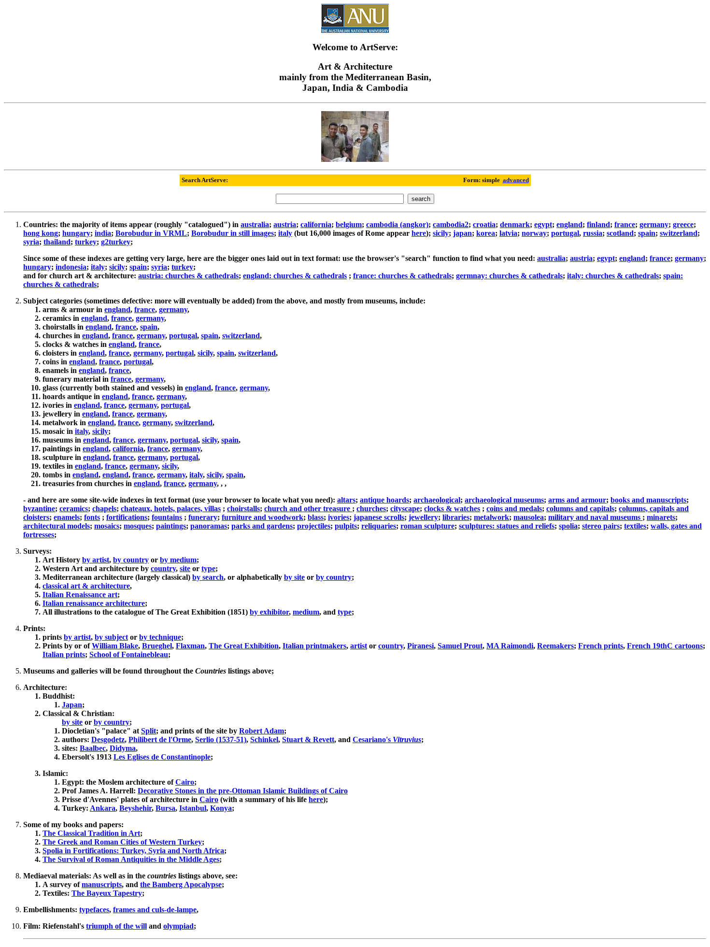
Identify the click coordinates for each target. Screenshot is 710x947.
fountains (167, 517)
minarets (661, 517)
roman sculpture (427, 526)
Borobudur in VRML (151, 233)
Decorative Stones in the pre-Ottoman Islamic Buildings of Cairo (243, 791)
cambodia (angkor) (397, 224)
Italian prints (64, 654)
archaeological (436, 500)
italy (285, 233)
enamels (67, 517)
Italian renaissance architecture (94, 603)
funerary (202, 517)
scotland (620, 233)
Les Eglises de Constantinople (162, 757)
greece (683, 224)
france (624, 224)
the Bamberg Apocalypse (181, 884)
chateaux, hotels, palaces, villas (171, 508)
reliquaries (378, 526)
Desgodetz (108, 739)
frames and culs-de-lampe (155, 909)
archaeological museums (504, 500)
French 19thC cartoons (665, 646)
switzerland (678, 233)
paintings (171, 526)
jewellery (423, 517)
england (569, 224)
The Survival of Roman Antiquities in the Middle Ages (131, 859)
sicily (441, 233)
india (103, 233)
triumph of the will (116, 926)
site (185, 568)
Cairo (184, 782)
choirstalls (243, 508)
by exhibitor (269, 612)
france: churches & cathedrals (402, 276)
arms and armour (577, 500)
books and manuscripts (648, 500)
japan (462, 233)
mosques (138, 526)
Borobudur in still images (232, 233)
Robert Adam (261, 731)
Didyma (123, 748)
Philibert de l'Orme (159, 739)
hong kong (40, 233)
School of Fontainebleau (128, 654)
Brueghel (157, 646)
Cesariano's (387, 739)
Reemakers (555, 646)
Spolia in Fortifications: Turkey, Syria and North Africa (133, 851)
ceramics (73, 508)
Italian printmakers (314, 646)
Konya (221, 808)
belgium (349, 224)
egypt (543, 224)
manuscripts (102, 884)
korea (485, 233)
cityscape (405, 508)
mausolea (528, 517)
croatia (484, 224)
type (208, 568)
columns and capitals (580, 508)
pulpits (346, 526)
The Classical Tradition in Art (91, 833)
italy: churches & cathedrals (613, 276)
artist (358, 646)
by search (208, 577)
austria (284, 224)
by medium (178, 560)
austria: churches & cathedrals (188, 276)
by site (294, 577)
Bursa (165, 808)
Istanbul (192, 808)
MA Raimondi (509, 646)
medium (306, 612)
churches (371, 508)
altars (346, 500)
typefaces (94, 909)
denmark (515, 224)
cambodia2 (451, 224)
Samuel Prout (460, 646)
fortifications (126, 517)
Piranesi (420, 646)
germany (653, 224)
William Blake (115, 646)
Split (148, 731)
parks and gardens (262, 526)
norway (534, 233)
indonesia (71, 267)
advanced (516, 180)
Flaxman (190, 646)
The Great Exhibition (244, 646)
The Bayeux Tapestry (106, 893)
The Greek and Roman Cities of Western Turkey (122, 842)
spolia (568, 526)
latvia (508, 233)
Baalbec (93, 748)
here (419, 233)
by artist (95, 560)
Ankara (102, 808)
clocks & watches (452, 508)
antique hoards (384, 500)
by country (131, 560)
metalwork (491, 517)
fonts (92, 517)
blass (316, 517)
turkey (86, 242)
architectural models (56, 526)
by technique (160, 637)
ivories (338, 517)
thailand (57, 242)
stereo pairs (601, 526)
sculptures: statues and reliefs (506, 526)
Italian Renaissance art (80, 594)
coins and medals (514, 508)
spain (646, 233)
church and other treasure (308, 508)
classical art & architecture (86, 586)
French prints (600, 646)
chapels (104, 508)
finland (598, 224)
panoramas (208, 526)
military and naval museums (595, 517)
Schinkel (264, 739)
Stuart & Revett (308, 739)
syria (31, 242)
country (163, 568)
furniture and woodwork (262, 517)
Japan (72, 705)
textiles (635, 526)
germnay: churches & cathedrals (509, 276)
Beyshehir (135, 808)
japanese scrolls (379, 517)
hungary (76, 233)
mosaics (106, 526)
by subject (111, 637)
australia (255, 224)
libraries (455, 517)
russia (592, 233)
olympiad (178, 926)
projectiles (313, 526)
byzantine (39, 508)
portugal (565, 233)
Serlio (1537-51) (220, 739)
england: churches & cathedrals (295, 276)
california (315, 224)
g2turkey (115, 242)
